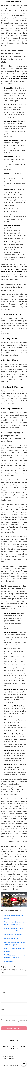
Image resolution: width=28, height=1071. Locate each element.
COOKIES (6, 1046)
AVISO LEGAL (14, 1040)
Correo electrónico (8, 1001)
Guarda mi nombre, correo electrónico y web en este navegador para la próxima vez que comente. (14, 1022)
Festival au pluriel (10, 961)
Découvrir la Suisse (9, 1054)
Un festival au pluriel (11, 938)
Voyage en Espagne (9, 1058)
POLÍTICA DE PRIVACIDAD (17, 1046)
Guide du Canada (8, 1056)
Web (2, 1009)
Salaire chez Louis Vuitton (13, 934)
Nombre (4, 992)
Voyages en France (13, 1)
